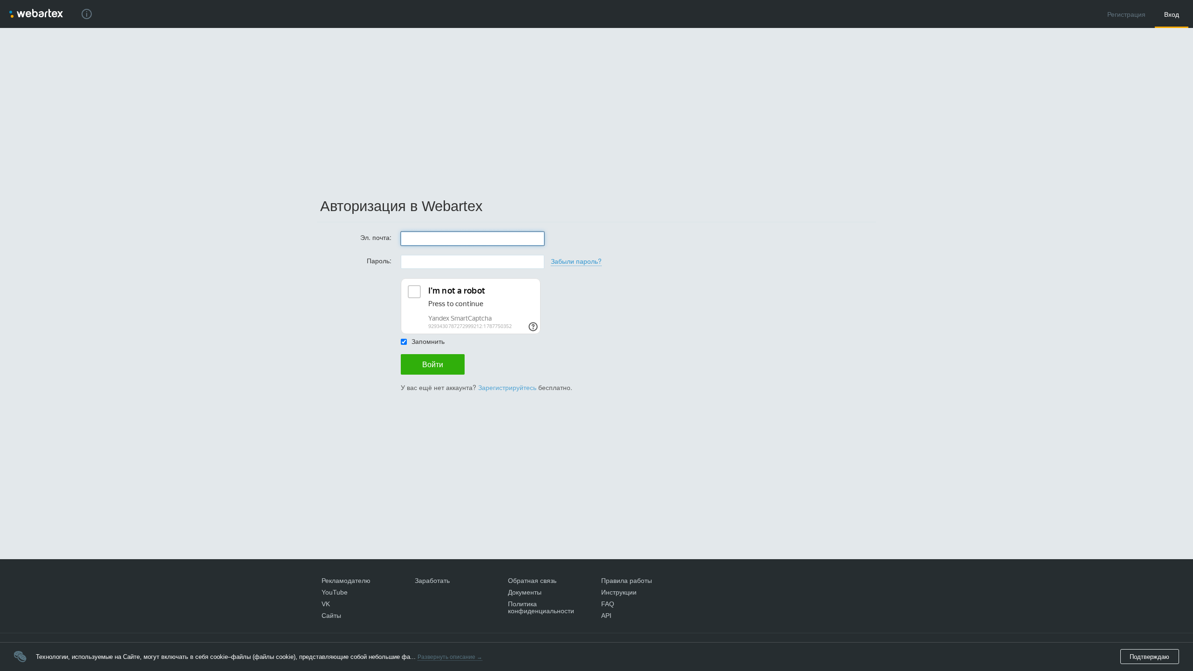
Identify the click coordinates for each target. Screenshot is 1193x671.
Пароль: (379, 260)
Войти (432, 365)
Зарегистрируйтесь (507, 387)
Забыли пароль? (576, 261)
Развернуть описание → (450, 657)
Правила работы (626, 580)
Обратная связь (532, 580)
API (606, 615)
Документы (525, 592)
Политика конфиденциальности (541, 607)
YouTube (335, 592)
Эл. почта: (375, 236)
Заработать (432, 580)
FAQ (607, 604)
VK (326, 604)
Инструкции (619, 592)
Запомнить (428, 341)
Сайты (331, 615)
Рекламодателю (346, 580)
